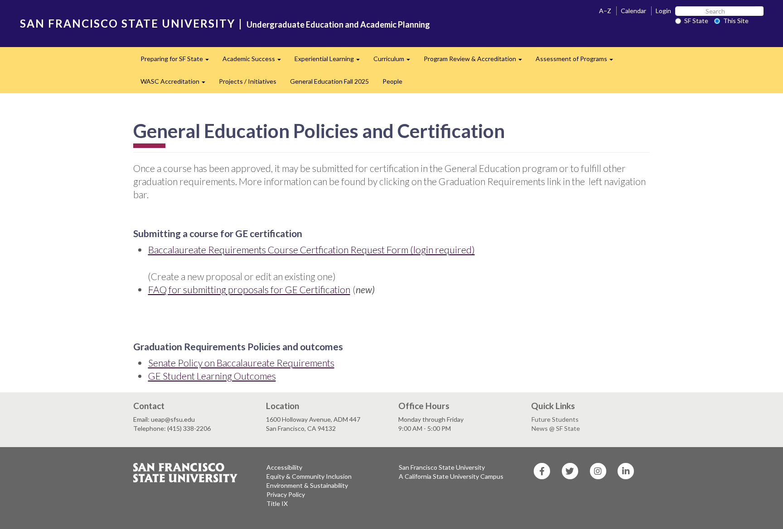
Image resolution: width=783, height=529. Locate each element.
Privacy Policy (285, 494)
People (392, 81)
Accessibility (284, 467)
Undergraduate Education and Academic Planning (338, 24)
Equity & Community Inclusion (309, 476)
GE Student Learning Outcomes (212, 375)
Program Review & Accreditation (476, 61)
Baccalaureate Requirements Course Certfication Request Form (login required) (311, 249)
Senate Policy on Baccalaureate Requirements (241, 362)
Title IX (277, 503)
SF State (696, 20)
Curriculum (395, 61)
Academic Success (255, 61)
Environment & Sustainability (307, 485)
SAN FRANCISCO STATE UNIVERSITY (127, 23)
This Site (736, 20)
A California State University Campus (451, 476)
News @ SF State (556, 428)
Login (663, 10)
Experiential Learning (331, 61)
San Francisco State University (442, 467)
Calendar (633, 10)
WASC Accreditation (176, 84)
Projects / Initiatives (247, 81)
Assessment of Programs (578, 61)
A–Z (605, 10)
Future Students (555, 419)
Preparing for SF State (178, 61)
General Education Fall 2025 (329, 81)
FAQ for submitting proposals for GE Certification (249, 289)
